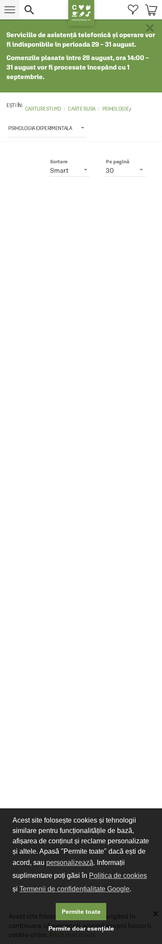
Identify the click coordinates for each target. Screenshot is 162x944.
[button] (43, 9)
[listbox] (47, 127)
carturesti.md (43, 109)
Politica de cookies (118, 875)
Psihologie (115, 109)
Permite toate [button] (81, 911)
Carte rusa (81, 109)
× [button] (150, 28)
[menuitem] (133, 9)
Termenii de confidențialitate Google (74, 889)
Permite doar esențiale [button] (81, 928)
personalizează (69, 862)
